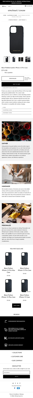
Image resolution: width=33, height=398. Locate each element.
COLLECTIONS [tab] (17, 352)
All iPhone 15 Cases (12, 15)
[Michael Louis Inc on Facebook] (15, 383)
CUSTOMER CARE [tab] (17, 356)
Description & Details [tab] (10, 87)
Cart (29, 6)
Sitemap (22, 394)
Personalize (12, 78)
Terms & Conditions (14, 394)
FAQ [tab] (4, 107)
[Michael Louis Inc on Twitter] (13, 383)
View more (16, 305)
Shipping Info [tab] (7, 110)
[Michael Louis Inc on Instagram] (17, 383)
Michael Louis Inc (19, 396)
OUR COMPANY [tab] (17, 360)
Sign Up (16, 376)
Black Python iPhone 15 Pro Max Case (8, 270)
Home (4, 15)
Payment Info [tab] (7, 112)
